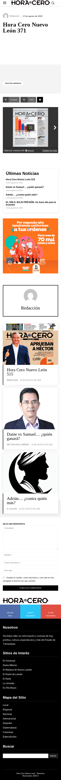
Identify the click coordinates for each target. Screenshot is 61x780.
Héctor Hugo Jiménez (18, 445)
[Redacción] (6, 16)
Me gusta (10, 605)
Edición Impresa (13, 83)
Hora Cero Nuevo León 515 (20, 179)
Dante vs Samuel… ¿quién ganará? (25, 187)
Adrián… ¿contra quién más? (21, 195)
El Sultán (12, 509)
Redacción (14, 16)
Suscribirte (51, 605)
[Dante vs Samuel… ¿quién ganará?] (30, 408)
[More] (40, 100)
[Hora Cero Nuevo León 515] (30, 344)
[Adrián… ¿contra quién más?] (30, 473)
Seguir (30, 605)
